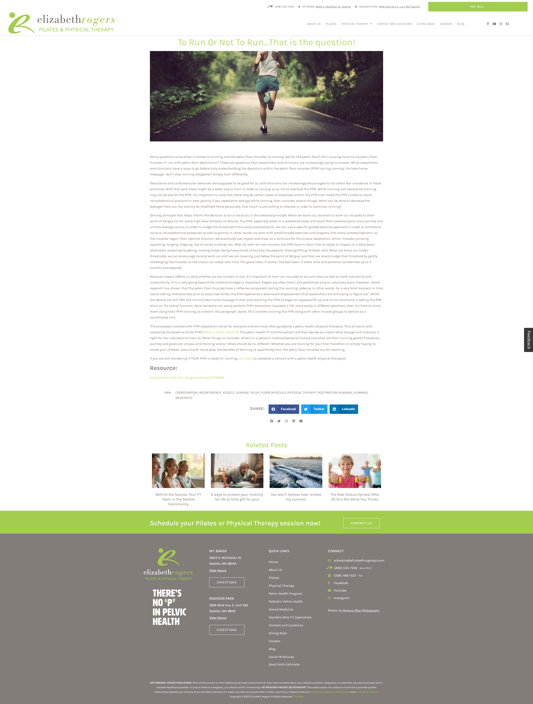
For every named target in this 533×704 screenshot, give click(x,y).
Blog (461, 23)
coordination (186, 392)
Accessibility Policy (339, 691)
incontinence (210, 392)
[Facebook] (272, 421)
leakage (242, 392)
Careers (446, 23)
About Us (314, 23)
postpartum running (335, 392)
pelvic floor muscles (268, 392)
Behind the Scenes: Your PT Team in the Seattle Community (178, 499)
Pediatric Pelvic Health (286, 601)
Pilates (331, 23)
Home (273, 562)
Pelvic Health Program (285, 593)
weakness (183, 398)
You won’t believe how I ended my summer (296, 497)
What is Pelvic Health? (220, 332)
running (361, 392)
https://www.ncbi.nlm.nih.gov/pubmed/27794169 (187, 377)
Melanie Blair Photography (361, 610)
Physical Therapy (355, 23)
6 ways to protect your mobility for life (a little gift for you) (237, 497)
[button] (284, 409)
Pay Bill (477, 7)
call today (246, 358)
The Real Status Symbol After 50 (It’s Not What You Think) (354, 497)
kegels (228, 392)
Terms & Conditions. (367, 691)
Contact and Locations (394, 23)
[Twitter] (279, 421)
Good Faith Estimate (284, 664)
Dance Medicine (281, 609)
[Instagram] (286, 421)
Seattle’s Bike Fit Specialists (290, 617)
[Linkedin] (293, 421)
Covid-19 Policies (281, 657)
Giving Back (426, 23)
